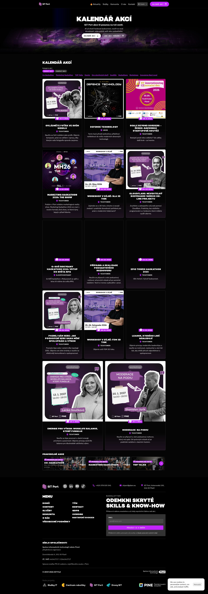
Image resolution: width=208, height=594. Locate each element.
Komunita (114, 4)
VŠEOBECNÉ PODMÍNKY (56, 521)
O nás (123, 4)
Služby (105, 4)
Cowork (77, 514)
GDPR (75, 510)
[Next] (161, 463)
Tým (74, 503)
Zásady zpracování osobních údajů (147, 533)
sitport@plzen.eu (129, 485)
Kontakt (131, 4)
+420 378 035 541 (103, 485)
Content (48, 506)
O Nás (46, 517)
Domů (46, 503)
